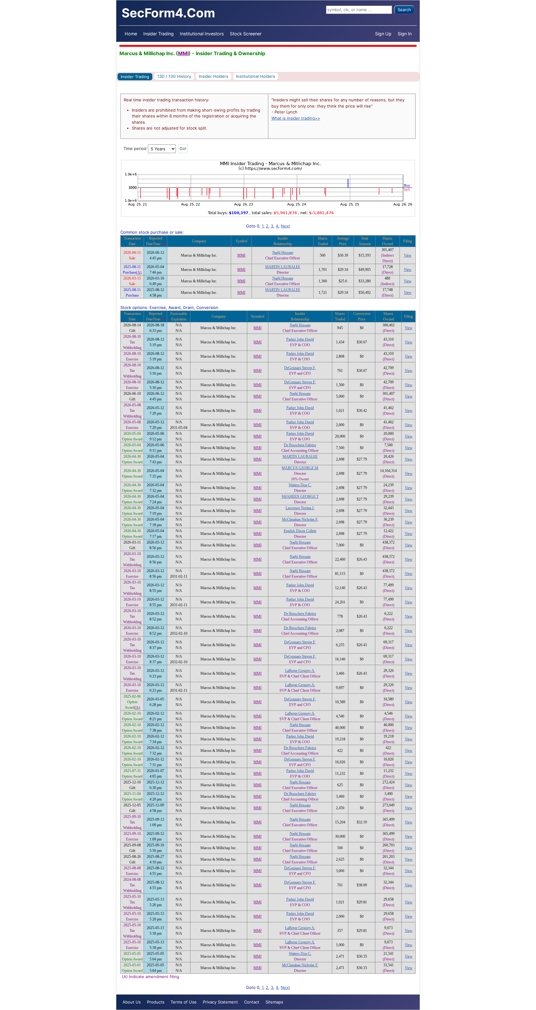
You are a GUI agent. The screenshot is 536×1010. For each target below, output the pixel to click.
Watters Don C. (300, 485)
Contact (251, 1001)
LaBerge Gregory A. (300, 670)
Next (285, 225)
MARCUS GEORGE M (300, 468)
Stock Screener (245, 33)
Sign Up (383, 33)
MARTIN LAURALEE (282, 267)
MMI (183, 53)
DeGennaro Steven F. (300, 368)
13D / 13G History (174, 76)
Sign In (405, 33)
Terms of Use (184, 1001)
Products (155, 1001)
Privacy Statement (220, 1001)
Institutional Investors (202, 33)
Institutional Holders (255, 76)
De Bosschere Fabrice (300, 445)
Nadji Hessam (282, 252)
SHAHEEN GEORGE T (300, 496)
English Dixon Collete (300, 531)
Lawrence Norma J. (300, 508)
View (408, 255)
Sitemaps (274, 1001)
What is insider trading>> (295, 118)
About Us (132, 1001)
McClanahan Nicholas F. (300, 519)
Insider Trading (158, 33)
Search (404, 9)
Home (131, 33)
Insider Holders (213, 76)
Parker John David (300, 339)
